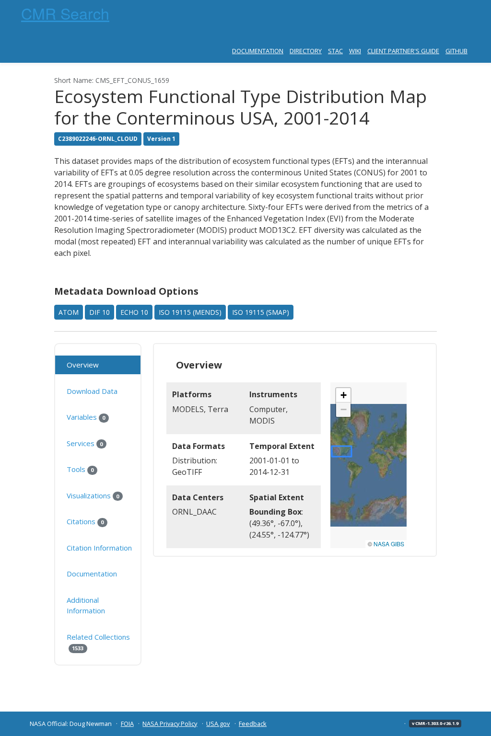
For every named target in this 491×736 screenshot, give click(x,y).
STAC (335, 50)
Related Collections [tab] (98, 642)
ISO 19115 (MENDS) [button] (190, 312)
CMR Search (65, 13)
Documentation (257, 50)
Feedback (253, 723)
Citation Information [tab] (99, 547)
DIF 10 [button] (99, 312)
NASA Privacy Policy (169, 723)
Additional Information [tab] (86, 605)
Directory (306, 50)
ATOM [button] (68, 312)
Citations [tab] (85, 521)
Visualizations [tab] (93, 495)
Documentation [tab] (92, 573)
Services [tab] (85, 443)
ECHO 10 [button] (134, 312)
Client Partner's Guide (403, 50)
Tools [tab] (80, 469)
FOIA (127, 723)
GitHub (456, 50)
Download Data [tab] (92, 391)
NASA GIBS (389, 544)
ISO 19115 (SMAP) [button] (260, 312)
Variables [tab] (86, 417)
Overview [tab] (83, 364)
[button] (343, 395)
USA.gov (218, 723)
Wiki (355, 50)
